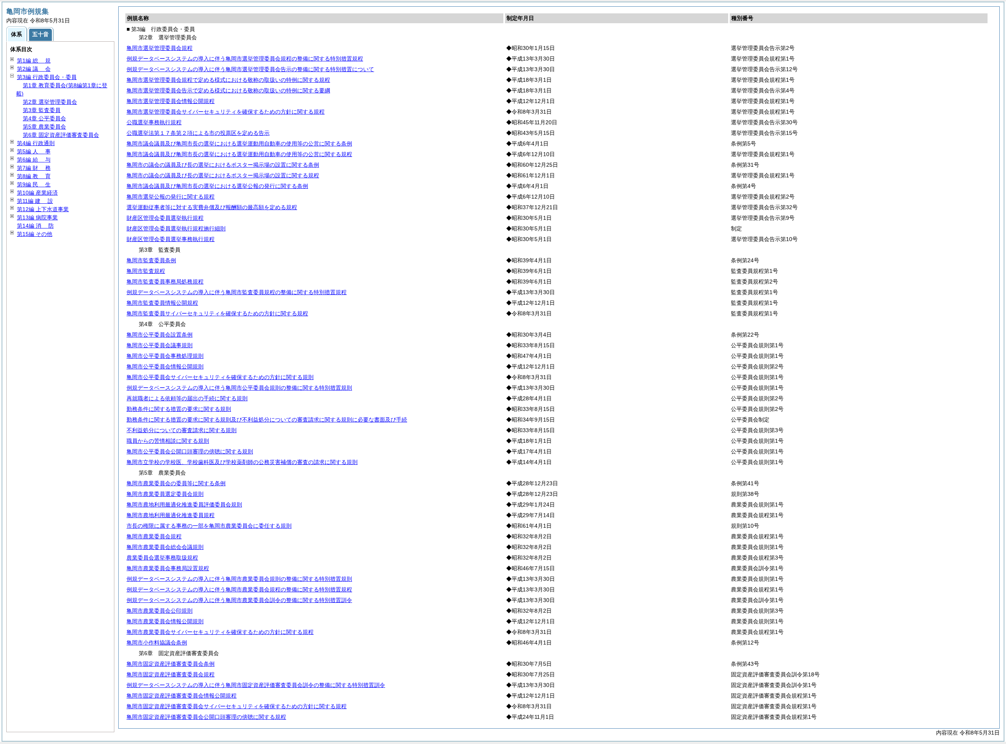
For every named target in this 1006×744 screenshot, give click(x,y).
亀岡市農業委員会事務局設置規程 (168, 568)
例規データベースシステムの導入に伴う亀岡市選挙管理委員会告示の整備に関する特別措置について (250, 69)
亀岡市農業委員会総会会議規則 (165, 547)
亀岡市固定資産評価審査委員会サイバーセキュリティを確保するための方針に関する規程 (237, 706)
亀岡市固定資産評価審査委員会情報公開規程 (182, 695)
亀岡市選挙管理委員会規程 (160, 48)
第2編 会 (34, 69)
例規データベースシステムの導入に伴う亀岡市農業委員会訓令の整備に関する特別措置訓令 (239, 600)
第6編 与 (34, 160)
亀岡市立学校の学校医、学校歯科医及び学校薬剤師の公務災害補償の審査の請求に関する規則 (242, 462)
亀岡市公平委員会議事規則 (160, 345)
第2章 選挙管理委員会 (50, 102)
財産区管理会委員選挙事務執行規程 (171, 239)
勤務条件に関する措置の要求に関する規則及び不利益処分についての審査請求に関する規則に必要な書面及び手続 (267, 419)
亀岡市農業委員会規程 (154, 536)
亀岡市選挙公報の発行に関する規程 (171, 196)
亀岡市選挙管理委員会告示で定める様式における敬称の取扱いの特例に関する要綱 (228, 90)
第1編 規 (34, 60)
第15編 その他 (34, 234)
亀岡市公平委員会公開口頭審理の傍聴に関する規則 (190, 451)
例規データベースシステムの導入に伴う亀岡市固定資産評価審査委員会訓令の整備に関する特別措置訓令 (256, 685)
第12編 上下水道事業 (43, 209)
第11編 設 (35, 201)
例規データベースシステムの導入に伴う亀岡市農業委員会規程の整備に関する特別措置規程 (239, 589)
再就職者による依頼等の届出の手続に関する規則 (187, 398)
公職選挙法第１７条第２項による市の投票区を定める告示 (198, 133)
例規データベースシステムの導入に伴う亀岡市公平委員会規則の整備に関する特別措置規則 (239, 388)
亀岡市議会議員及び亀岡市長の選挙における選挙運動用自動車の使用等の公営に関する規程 (239, 154)
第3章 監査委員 (42, 110)
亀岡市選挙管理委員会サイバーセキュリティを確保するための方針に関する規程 (226, 112)
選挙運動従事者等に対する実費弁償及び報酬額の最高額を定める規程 (212, 207)
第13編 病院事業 (37, 217)
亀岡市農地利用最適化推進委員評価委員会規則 (184, 504)
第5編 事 (34, 151)
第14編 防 (35, 226)
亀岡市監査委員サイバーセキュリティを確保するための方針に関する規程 (217, 313)
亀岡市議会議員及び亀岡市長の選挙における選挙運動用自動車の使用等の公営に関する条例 (239, 143)
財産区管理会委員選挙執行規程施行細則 (176, 228)
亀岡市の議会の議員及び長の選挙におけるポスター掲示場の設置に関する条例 (223, 165)
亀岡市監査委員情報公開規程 (162, 303)
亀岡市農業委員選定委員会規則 (165, 494)
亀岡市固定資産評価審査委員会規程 (171, 674)
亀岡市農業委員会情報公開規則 (165, 621)
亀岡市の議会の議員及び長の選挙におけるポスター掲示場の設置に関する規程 (223, 175)
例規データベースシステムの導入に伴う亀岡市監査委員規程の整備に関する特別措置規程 (237, 292)
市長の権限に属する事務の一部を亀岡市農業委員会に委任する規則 (209, 526)
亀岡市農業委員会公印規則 (160, 611)
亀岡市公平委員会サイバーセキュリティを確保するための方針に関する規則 (220, 377)
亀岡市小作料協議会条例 (157, 642)
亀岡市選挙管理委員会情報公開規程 (171, 101)
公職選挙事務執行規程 (154, 122)
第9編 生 (34, 184)
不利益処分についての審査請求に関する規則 (182, 430)
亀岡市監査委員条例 (151, 260)
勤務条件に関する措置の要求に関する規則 (179, 409)
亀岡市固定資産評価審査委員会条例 (171, 664)
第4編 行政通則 (36, 143)
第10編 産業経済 (37, 193)
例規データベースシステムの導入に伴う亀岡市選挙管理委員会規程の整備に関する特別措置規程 (245, 58)
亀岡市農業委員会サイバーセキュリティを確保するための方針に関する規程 (220, 632)
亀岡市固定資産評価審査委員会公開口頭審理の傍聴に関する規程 (206, 717)
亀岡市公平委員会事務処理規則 (165, 356)
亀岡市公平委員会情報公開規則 (165, 366)
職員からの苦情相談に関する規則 (168, 441)
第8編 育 (34, 176)
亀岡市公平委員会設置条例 (160, 334)
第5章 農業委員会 (44, 126)
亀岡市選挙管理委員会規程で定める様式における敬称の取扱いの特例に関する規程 (228, 80)
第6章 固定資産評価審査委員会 (61, 135)
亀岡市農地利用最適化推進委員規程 (171, 515)
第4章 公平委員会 (44, 118)
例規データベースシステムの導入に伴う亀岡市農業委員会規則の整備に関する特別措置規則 (239, 579)
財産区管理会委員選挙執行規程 (165, 218)
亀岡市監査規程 (146, 271)
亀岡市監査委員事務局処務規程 (165, 281)
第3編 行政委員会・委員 (47, 77)
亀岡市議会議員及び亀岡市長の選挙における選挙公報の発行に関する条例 (217, 186)
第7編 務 (34, 168)
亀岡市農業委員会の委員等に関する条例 (176, 483)
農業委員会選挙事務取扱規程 (162, 557)
